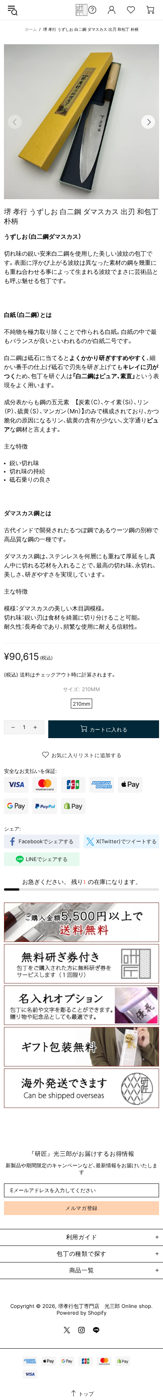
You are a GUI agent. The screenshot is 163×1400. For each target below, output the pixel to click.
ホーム (31, 29)
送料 (25, 674)
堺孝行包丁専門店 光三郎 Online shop (81, 10)
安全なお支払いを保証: (30, 771)
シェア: (12, 828)
